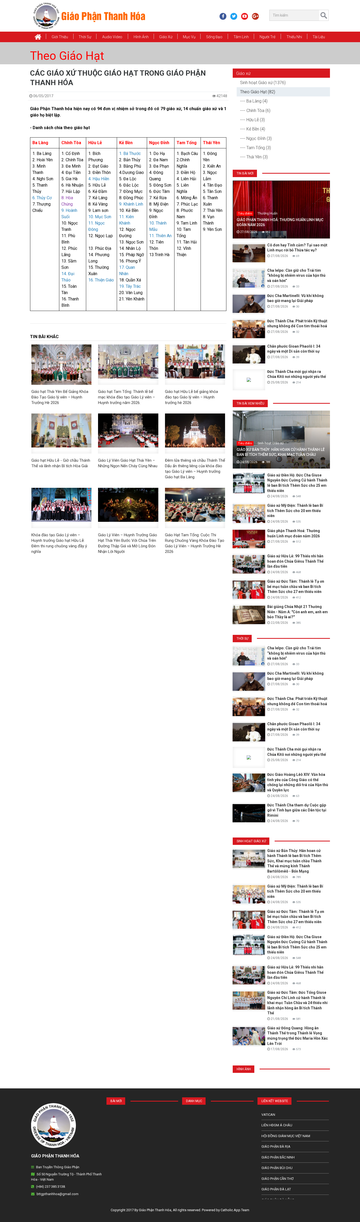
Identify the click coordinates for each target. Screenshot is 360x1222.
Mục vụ (189, 37)
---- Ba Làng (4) (253, 101)
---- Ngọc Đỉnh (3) (256, 138)
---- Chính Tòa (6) (255, 110)
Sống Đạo (214, 37)
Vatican (268, 1115)
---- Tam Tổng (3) (255, 147)
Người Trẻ (267, 37)
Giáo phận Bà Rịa (275, 1146)
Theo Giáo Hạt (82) (257, 91)
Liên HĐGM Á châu (276, 1125)
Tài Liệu (319, 37)
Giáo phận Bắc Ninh (278, 1157)
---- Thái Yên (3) (254, 156)
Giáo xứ (165, 37)
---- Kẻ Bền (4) (252, 129)
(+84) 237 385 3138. (51, 1187)
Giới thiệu (60, 37)
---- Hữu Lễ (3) (252, 119)
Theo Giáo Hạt (67, 56)
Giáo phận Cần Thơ (277, 1179)
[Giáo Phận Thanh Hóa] (89, 15)
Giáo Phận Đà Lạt (276, 1189)
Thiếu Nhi (294, 37)
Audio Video (112, 37)
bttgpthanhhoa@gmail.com (58, 1194)
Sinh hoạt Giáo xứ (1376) (263, 82)
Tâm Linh (241, 37)
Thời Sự (85, 37)
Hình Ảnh (141, 37)
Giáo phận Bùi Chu (277, 1168)
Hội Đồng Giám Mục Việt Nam (285, 1136)
